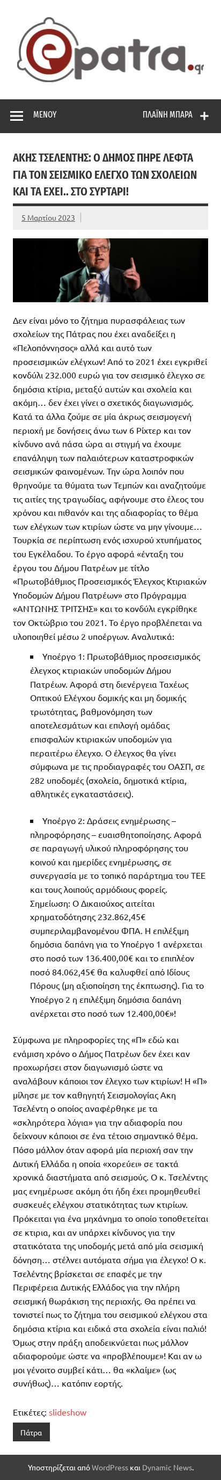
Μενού (44, 115)
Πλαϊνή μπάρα (168, 115)
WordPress (110, 1467)
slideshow (67, 1411)
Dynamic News (167, 1467)
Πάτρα (31, 1432)
